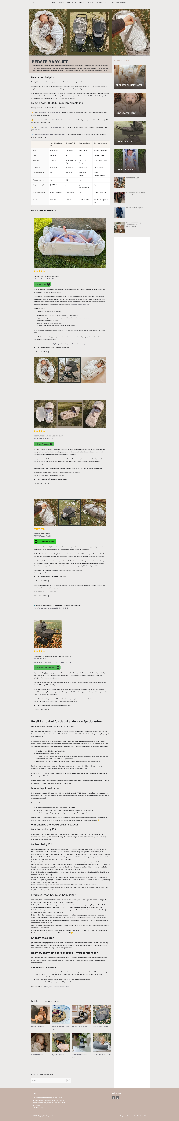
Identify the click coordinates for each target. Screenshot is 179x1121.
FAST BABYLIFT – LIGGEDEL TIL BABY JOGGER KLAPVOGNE (52, 662)
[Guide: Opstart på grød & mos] (61, 1022)
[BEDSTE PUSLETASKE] (102, 1022)
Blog (121, 1116)
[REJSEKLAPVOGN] (61, 1051)
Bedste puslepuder (37, 1026)
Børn (81, 2)
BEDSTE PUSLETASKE (100, 1026)
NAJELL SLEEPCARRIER (45, 279)
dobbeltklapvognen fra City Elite (80, 304)
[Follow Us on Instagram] (117, 1097)
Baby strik (70, 2)
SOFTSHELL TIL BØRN (134, 208)
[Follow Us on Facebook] (113, 1097)
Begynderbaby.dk (51, 1116)
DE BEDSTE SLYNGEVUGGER (129, 85)
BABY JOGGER (40, 658)
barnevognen (40, 982)
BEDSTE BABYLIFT (124, 169)
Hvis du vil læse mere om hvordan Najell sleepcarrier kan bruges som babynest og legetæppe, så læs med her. (64, 344)
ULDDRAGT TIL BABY (126, 113)
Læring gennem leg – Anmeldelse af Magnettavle (134, 225)
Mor (106, 2)
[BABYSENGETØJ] (40, 1051)
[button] (146, 2)
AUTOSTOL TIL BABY (79, 1026)
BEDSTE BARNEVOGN (126, 141)
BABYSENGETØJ (37, 1055)
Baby (61, 2)
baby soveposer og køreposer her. (57, 987)
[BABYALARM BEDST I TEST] (81, 1051)
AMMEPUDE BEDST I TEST (102, 1055)
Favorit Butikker (118, 2)
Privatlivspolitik (141, 1116)
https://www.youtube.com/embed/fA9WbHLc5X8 (51, 608)
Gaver (98, 2)
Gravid (89, 2)
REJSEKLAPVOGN (58, 1055)
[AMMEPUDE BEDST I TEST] (102, 1051)
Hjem (53, 2)
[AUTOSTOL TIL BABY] (81, 1022)
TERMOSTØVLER (132, 178)
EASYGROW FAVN (42, 536)
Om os (127, 1116)
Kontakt (133, 1116)
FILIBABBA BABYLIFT (44, 438)
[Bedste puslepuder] (40, 1022)
